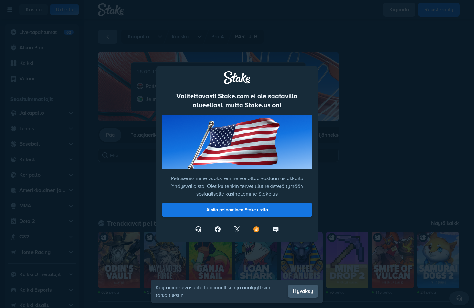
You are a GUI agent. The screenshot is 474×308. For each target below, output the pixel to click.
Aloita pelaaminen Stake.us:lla (237, 210)
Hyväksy (303, 291)
